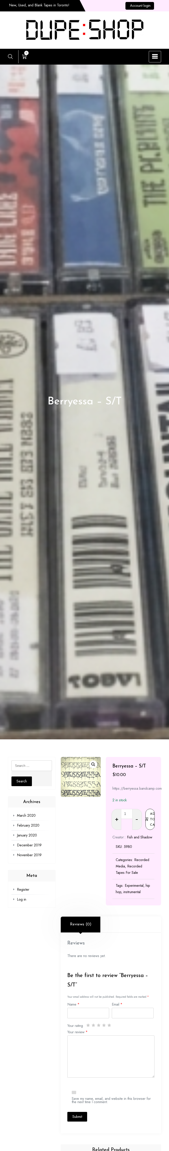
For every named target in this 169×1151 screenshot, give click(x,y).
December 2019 (29, 845)
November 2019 (29, 855)
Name (73, 1004)
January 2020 (27, 835)
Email (117, 1004)
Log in (21, 899)
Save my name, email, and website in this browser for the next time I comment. (111, 1100)
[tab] (80, 924)
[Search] (10, 56)
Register (23, 889)
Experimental (134, 885)
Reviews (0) (80, 925)
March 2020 (26, 815)
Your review (77, 1032)
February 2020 (28, 825)
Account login (140, 5)
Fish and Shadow (139, 837)
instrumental (132, 891)
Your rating (75, 1025)
